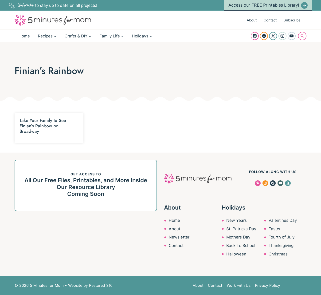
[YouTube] (292, 36)
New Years (236, 220)
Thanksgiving (281, 245)
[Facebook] (264, 36)
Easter (275, 228)
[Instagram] (282, 36)
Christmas (278, 254)
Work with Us (239, 285)
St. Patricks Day (241, 228)
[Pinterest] (255, 36)
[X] (273, 36)
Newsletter (179, 237)
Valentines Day (283, 220)
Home (24, 36)
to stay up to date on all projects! (57, 5)
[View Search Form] (302, 36)
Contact (270, 20)
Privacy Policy (267, 285)
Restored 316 (101, 285)
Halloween (236, 254)
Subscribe (292, 20)
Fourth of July (281, 237)
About (252, 20)
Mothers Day (238, 237)
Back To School (240, 245)
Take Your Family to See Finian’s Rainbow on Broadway (43, 125)
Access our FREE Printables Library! (263, 5)
